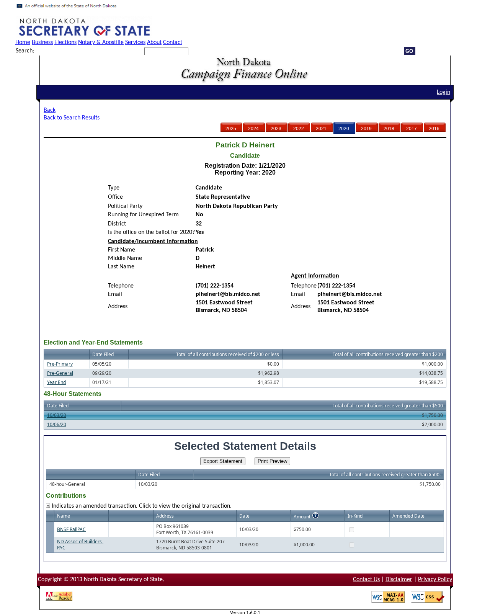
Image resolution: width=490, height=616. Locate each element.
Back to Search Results (72, 118)
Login (443, 92)
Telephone (121, 286)
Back (50, 110)
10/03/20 (56, 415)
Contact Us (366, 580)
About (154, 42)
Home (22, 42)
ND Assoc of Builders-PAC (80, 544)
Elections (65, 42)
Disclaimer (398, 580)
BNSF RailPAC (71, 529)
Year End (56, 382)
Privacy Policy (435, 580)
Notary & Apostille (101, 42)
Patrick (205, 250)
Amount (302, 516)
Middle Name (125, 258)
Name (63, 516)
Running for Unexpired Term (143, 215)
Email (115, 294)
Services (135, 42)
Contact (172, 42)
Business (42, 42)
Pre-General (60, 373)
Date (244, 516)
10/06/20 (56, 424)
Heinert (205, 267)
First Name (121, 250)
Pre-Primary (60, 364)
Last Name (121, 267)
